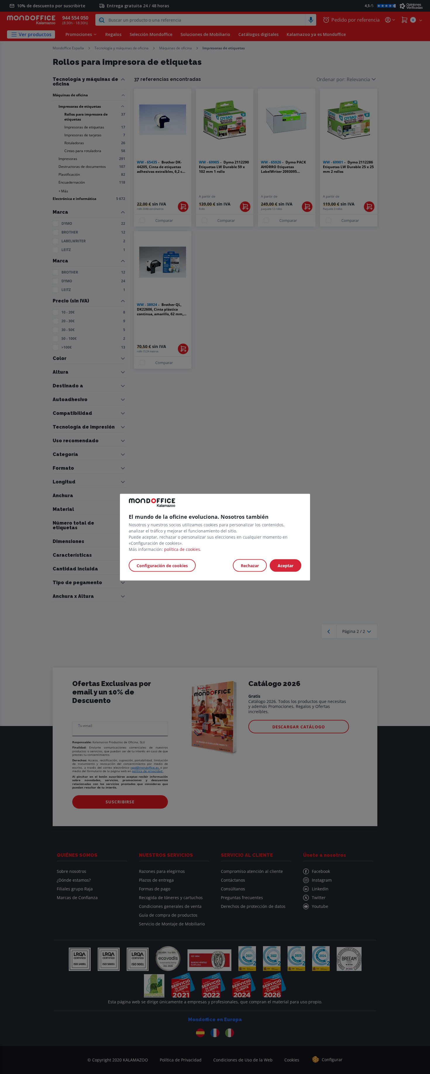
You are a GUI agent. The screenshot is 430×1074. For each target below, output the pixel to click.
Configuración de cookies (162, 565)
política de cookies (182, 549)
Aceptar (285, 565)
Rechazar (250, 565)
